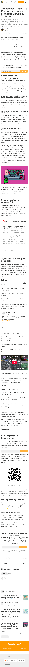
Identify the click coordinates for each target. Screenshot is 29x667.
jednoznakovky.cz (6, 320)
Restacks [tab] (10, 573)
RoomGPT (4, 379)
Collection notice (22, 657)
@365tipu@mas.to (12, 527)
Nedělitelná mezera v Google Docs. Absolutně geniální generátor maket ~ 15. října (9, 624)
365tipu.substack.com (14, 512)
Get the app (21, 660)
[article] (14, 601)
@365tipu (3, 525)
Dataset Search (5, 412)
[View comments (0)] (6, 33)
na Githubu (17, 382)
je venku (8, 386)
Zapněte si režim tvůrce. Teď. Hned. (12, 264)
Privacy (12, 657)
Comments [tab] (4, 573)
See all (4, 637)
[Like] (2, 33)
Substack (7, 664)
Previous (5, 563)
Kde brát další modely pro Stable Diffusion (11, 129)
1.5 (15, 134)
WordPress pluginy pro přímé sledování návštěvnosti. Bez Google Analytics (14, 96)
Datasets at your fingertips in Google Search (14, 415)
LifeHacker (8, 341)
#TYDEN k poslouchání (21, 115)
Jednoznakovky (10, 308)
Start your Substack (11, 660)
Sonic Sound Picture (6, 299)
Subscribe (21, 2)
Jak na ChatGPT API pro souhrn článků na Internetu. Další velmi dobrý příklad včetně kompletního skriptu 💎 (11, 611)
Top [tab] (3, 591)
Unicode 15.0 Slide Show (7, 398)
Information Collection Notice (15, 551)
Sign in (26, 2)
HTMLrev (3, 419)
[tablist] (7, 573)
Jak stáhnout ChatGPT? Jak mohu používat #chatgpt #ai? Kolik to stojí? (13, 79)
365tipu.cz (17, 523)
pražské (3, 394)
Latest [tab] (6, 591)
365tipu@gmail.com (10, 517)
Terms (16, 657)
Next (24, 563)
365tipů (6, 28)
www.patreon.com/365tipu (13, 490)
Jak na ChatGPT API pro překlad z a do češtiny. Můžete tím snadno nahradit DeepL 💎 (11, 597)
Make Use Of (4, 290)
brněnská (9, 394)
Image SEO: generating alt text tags (10, 403)
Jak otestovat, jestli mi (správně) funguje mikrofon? (14, 112)
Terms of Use (21, 550)
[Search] (26, 591)
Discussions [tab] (12, 591)
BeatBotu (3, 344)
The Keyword (15, 334)
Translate (4, 5)
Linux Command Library (7, 373)
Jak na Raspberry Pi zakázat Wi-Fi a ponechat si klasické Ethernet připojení (13, 146)
